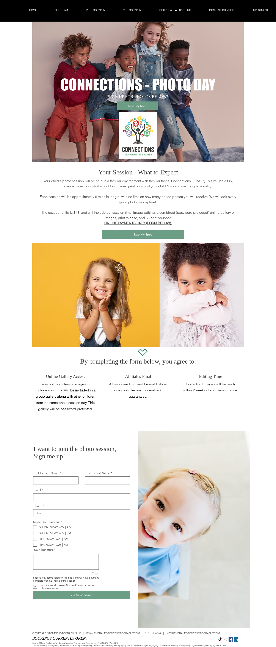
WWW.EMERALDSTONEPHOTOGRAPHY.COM (113, 633)
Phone (38, 505)
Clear (95, 573)
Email (37, 489)
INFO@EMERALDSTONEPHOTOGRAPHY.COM (193, 633)
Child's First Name (46, 473)
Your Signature (44, 550)
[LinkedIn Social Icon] (236, 639)
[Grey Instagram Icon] (225, 639)
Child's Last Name (97, 473)
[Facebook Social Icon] (231, 639)
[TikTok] (220, 639)
